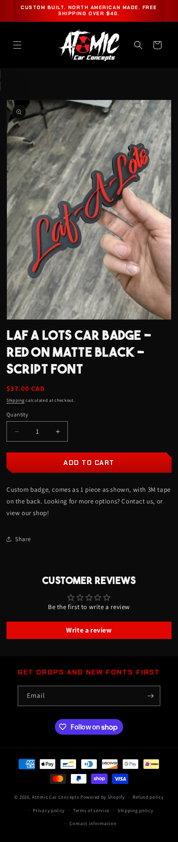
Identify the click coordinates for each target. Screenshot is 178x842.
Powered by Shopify (102, 797)
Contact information (93, 823)
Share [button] (23, 539)
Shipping (15, 400)
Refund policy (148, 797)
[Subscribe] (150, 696)
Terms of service (91, 810)
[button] (17, 45)
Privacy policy (49, 810)
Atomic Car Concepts (55, 797)
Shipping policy (135, 810)
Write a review (88, 630)
